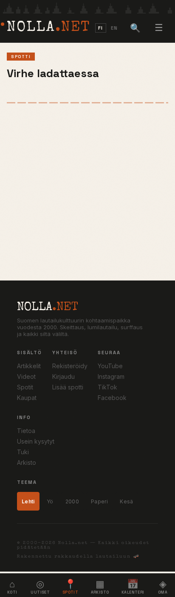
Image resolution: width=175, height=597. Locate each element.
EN (114, 28)
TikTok (107, 387)
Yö (50, 501)
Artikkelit (29, 365)
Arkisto (26, 462)
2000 (72, 501)
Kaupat (27, 397)
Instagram (111, 376)
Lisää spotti (67, 387)
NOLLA (48, 28)
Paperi (99, 501)
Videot (26, 376)
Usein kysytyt (35, 441)
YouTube (110, 365)
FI (100, 28)
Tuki (23, 451)
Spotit (25, 387)
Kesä (126, 501)
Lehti (28, 501)
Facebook (112, 397)
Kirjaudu (63, 376)
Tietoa (26, 430)
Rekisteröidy (70, 365)
